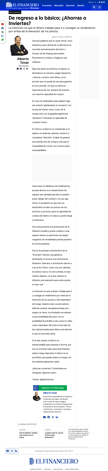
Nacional (70, 5)
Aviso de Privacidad (71, 469)
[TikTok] (104, 2)
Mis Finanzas (14, 12)
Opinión (80, 5)
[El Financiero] (22, 5)
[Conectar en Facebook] (48, 417)
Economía (46, 5)
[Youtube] (102, 2)
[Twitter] (98, 2)
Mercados (58, 5)
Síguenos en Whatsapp (53, 388)
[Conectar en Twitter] (53, 417)
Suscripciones (58, 469)
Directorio (47, 469)
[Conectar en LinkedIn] (57, 417)
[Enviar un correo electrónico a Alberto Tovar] (44, 417)
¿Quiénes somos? (35, 469)
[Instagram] (100, 2)
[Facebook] (96, 2)
